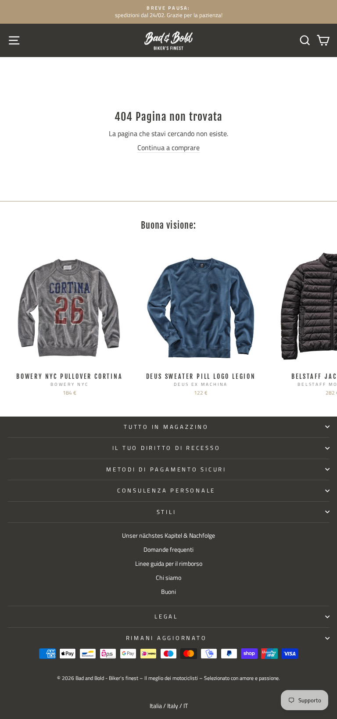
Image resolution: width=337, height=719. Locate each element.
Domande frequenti (168, 549)
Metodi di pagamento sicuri (166, 469)
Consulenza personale (166, 490)
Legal (166, 616)
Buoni (168, 592)
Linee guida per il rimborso (168, 563)
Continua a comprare (168, 148)
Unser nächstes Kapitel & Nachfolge (168, 535)
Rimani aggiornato (166, 638)
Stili (166, 512)
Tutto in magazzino (166, 427)
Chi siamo (168, 577)
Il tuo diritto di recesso (166, 448)
